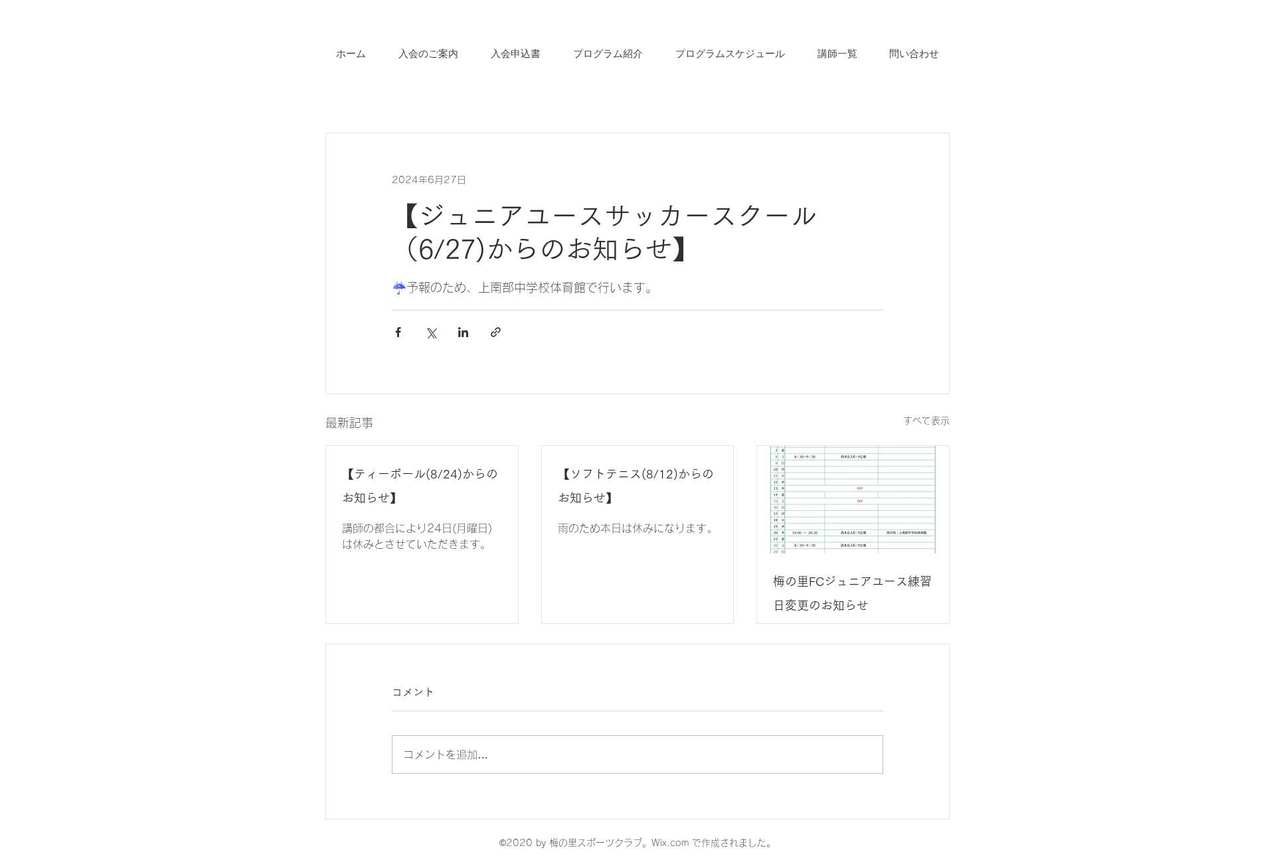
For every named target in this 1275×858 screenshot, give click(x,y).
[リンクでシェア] (495, 332)
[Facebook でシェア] (398, 332)
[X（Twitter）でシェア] (430, 332)
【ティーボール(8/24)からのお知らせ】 (420, 486)
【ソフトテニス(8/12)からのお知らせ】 (636, 486)
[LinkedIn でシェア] (463, 332)
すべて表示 (926, 420)
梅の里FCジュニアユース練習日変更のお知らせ (852, 593)
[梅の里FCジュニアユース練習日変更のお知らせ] (853, 499)
